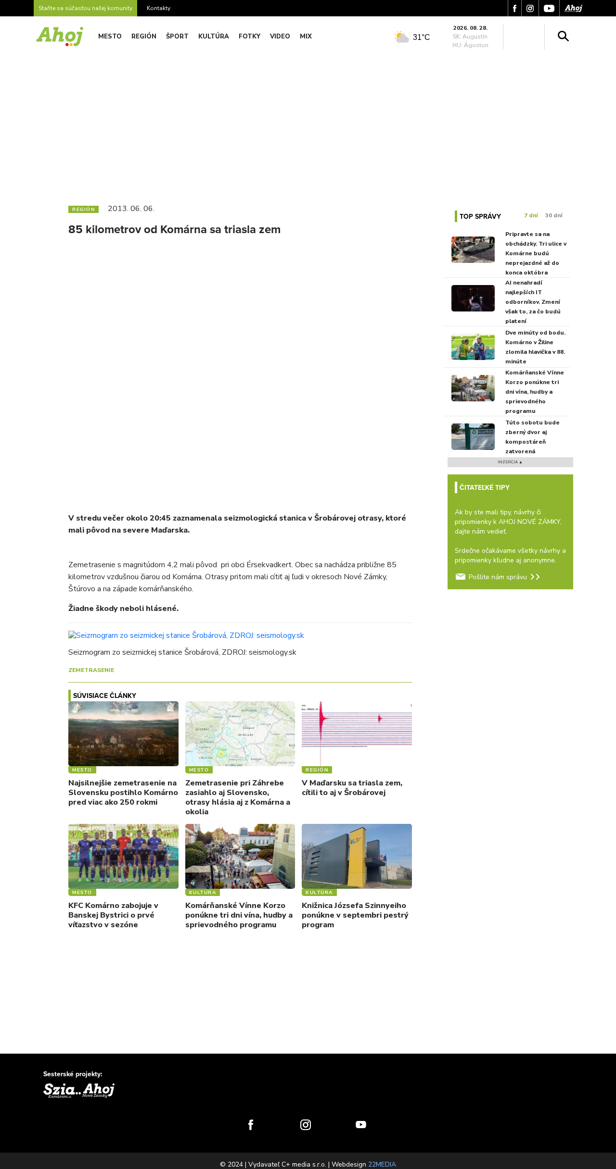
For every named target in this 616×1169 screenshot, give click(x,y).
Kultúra (213, 36)
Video (280, 36)
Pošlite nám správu (498, 577)
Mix (306, 36)
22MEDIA (382, 1164)
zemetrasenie (91, 670)
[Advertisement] (308, 124)
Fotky (249, 36)
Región (143, 36)
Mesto (110, 36)
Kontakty (158, 8)
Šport (177, 36)
